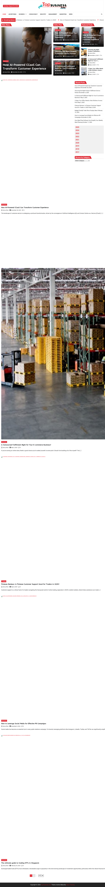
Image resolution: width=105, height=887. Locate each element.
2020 (77, 143)
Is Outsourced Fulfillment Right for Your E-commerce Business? (65, 68)
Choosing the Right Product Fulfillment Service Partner (72, 20)
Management (53, 14)
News (70, 14)
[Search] (101, 14)
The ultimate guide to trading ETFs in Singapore (20, 863)
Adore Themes (70, 885)
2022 (77, 136)
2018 (77, 149)
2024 (77, 130)
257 (40, 875)
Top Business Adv (46, 885)
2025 (77, 127)
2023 (77, 133)
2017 (77, 152)
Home (4, 14)
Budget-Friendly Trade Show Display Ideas (86, 110)
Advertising (12, 14)
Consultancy (33, 14)
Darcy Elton (7, 72)
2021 (77, 140)
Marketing (63, 14)
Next (42, 875)
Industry (43, 14)
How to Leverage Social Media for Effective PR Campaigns (23, 723)
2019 (77, 146)
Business (22, 14)
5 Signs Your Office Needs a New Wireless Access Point (95, 70)
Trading (4, 581)
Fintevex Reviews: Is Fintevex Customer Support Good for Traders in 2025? (30, 584)
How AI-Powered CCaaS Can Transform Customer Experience (35, 20)
